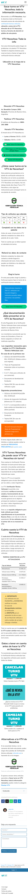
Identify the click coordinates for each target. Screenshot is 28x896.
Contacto (3, 889)
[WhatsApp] (11, 801)
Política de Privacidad (7, 893)
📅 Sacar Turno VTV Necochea (14, 144)
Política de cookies (6, 891)
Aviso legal (4, 887)
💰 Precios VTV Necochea (14, 160)
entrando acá (17, 753)
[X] (7, 801)
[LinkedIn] (15, 801)
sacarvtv (10, 809)
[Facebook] (3, 801)
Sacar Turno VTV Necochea (14, 307)
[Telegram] (19, 801)
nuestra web (17, 447)
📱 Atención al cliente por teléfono (14, 155)
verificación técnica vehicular (10, 24)
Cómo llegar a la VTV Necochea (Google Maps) (14, 150)
